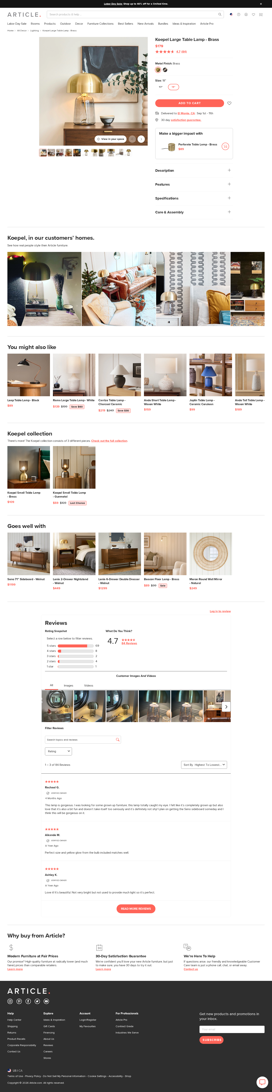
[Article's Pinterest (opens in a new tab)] (19, 1002)
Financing (49, 1032)
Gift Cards (49, 1026)
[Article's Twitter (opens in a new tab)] (37, 1002)
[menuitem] (17, 24)
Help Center (14, 1020)
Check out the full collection (109, 440)
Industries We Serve (127, 1032)
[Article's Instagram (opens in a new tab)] (10, 1002)
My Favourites (88, 1026)
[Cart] (260, 15)
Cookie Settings (97, 1076)
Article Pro (121, 1020)
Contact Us (13, 1051)
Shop (128, 1076)
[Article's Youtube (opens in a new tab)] (46, 1002)
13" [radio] (161, 87)
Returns (11, 1032)
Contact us (191, 969)
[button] (238, 14)
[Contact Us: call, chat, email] (238, 14)
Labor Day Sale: (113, 4)
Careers (48, 1051)
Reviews (48, 1045)
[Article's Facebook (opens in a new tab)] (28, 1002)
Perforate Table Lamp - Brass (197, 144)
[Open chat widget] (262, 1082)
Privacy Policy (33, 1076)
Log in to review (220, 611)
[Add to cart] (225, 146)
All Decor (22, 31)
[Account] (246, 14)
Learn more (15, 969)
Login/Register (88, 1020)
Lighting (34, 31)
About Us (48, 1039)
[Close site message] (261, 4)
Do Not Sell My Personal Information (64, 1076)
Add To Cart (190, 103)
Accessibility (116, 1076)
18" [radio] (174, 87)
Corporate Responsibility (21, 1045)
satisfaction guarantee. (186, 120)
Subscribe (212, 1039)
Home (10, 31)
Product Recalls (16, 1039)
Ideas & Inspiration (54, 1020)
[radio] (158, 70)
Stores (47, 1058)
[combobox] (231, 14)
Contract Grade (124, 1026)
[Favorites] (253, 15)
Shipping (12, 1026)
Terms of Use (15, 1076)
